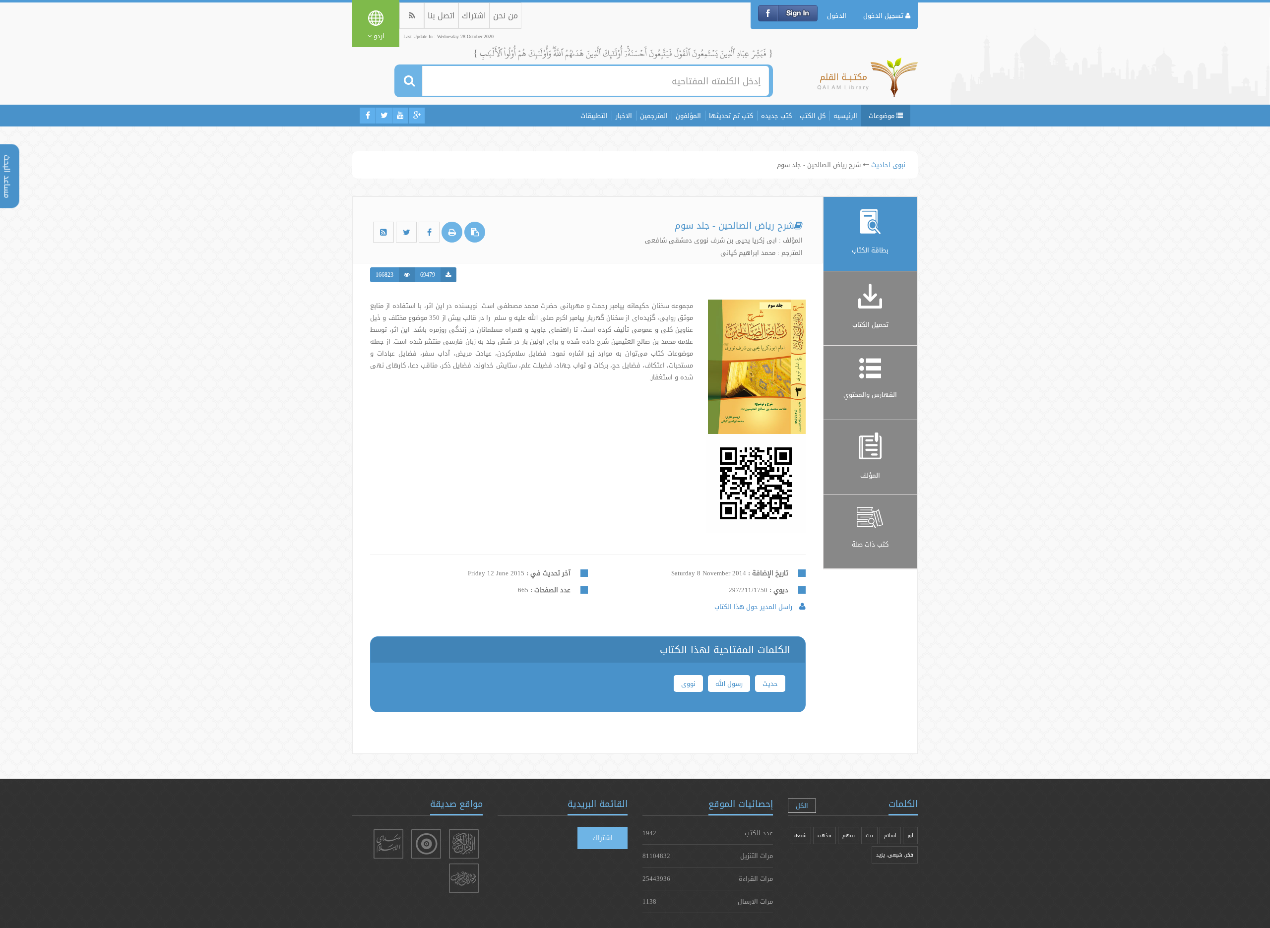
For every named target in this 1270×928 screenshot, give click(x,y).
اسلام (890, 835)
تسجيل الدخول (884, 15)
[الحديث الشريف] (464, 878)
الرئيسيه (845, 116)
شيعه (800, 835)
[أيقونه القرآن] (464, 844)
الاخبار (624, 116)
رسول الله (729, 683)
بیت (869, 835)
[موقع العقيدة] (426, 844)
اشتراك (474, 15)
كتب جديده (776, 116)
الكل (802, 805)
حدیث (770, 683)
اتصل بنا (441, 15)
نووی (688, 683)
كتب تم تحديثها (731, 116)
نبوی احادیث (888, 165)
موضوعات (882, 116)
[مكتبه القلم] (867, 81)
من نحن (505, 15)
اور (910, 835)
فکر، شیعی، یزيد (894, 855)
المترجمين (654, 116)
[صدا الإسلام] (388, 844)
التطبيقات (594, 116)
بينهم (848, 835)
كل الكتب (813, 116)
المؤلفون (688, 116)
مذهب (824, 835)
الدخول (836, 15)
